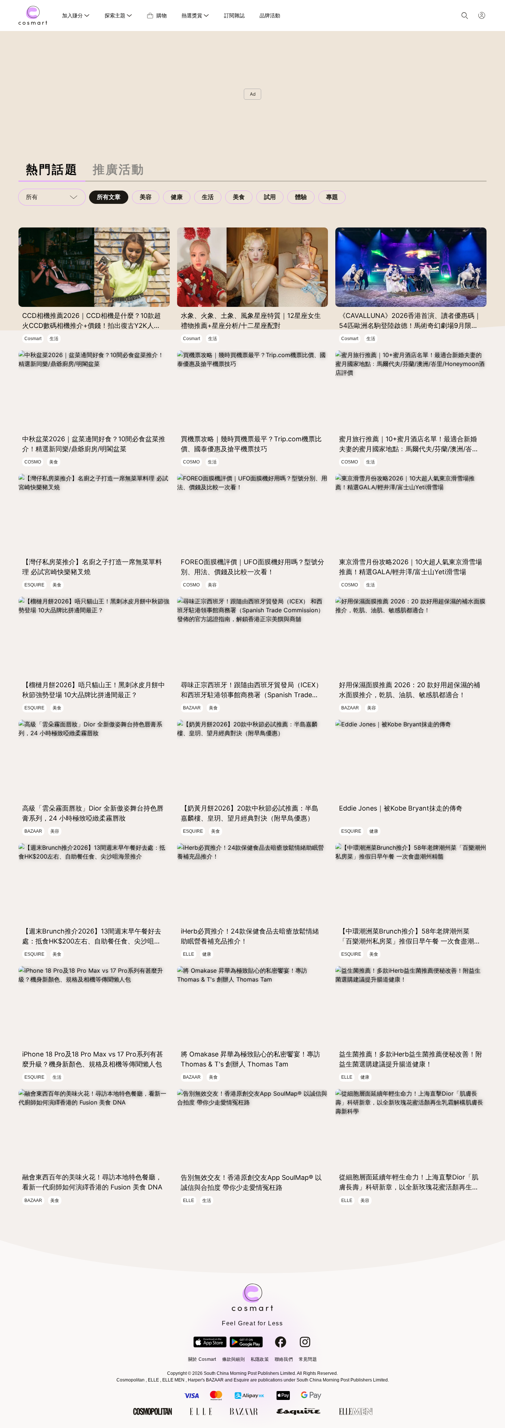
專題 (332, 197)
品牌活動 (270, 15)
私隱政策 (260, 1359)
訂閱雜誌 (234, 15)
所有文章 (109, 197)
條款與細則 (233, 1359)
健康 (177, 197)
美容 (146, 197)
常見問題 (308, 1359)
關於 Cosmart (202, 1359)
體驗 (301, 197)
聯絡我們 (284, 1359)
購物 (161, 15)
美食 (239, 197)
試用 (270, 197)
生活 (208, 197)
